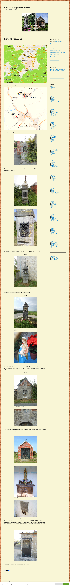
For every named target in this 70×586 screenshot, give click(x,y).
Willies (52, 248)
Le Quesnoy (53, 176)
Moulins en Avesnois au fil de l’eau (56, 45)
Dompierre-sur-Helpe (55, 129)
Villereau (52, 240)
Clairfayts (52, 122)
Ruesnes (52, 217)
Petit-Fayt (52, 202)
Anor (52, 88)
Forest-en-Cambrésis (54, 150)
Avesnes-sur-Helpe (54, 94)
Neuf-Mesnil (53, 194)
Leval (52, 177)
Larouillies (53, 174)
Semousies (53, 229)
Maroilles (52, 188)
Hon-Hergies (53, 165)
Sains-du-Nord (53, 218)
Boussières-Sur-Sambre (55, 115)
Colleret (52, 123)
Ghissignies (53, 153)
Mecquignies (53, 191)
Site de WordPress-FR (54, 259)
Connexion (53, 256)
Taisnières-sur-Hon (54, 234)
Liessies (52, 179)
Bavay (52, 98)
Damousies (53, 126)
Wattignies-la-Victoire (55, 246)
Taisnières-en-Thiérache (55, 233)
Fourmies (52, 151)
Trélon (52, 235)
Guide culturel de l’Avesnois (54, 62)
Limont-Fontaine (54, 180)
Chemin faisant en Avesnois (54, 54)
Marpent (52, 189)
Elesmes (52, 135)
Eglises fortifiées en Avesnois (55, 50)
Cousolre (52, 124)
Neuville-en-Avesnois (54, 195)
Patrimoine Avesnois (58, 41)
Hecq (52, 163)
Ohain (52, 200)
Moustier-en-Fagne (54, 193)
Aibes (52, 86)
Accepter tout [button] (66, 583)
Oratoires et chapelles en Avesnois (17, 8)
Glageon (52, 154)
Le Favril (52, 175)
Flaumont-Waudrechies (55, 146)
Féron (52, 142)
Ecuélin (52, 134)
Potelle (52, 205)
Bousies (52, 113)
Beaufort (52, 100)
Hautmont (53, 162)
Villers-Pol (53, 241)
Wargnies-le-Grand (54, 244)
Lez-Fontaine (53, 178)
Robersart (52, 215)
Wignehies (53, 247)
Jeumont (52, 168)
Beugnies (52, 111)
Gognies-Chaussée (54, 155)
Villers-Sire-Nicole (54, 242)
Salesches (52, 225)
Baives (52, 96)
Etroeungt (52, 139)
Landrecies (53, 173)
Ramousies (53, 212)
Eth (51, 138)
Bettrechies (53, 110)
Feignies (52, 140)
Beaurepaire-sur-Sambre (55, 101)
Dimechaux (53, 127)
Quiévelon (52, 209)
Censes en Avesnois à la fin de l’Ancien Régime (58, 52)
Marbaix (52, 186)
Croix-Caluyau (53, 125)
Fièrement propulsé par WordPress (22, 581)
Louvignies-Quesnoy (54, 182)
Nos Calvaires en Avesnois (54, 43)
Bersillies (52, 108)
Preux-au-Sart (53, 207)
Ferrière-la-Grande (54, 143)
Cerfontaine (53, 120)
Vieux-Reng (53, 239)
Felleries (52, 141)
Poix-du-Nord (53, 203)
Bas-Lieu (52, 97)
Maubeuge (53, 190)
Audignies (52, 90)
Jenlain (52, 167)
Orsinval (52, 201)
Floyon (52, 148)
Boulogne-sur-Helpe (54, 112)
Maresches (53, 187)
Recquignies (53, 214)
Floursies (52, 147)
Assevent (52, 89)
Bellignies (52, 103)
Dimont (52, 128)
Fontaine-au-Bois (54, 149)
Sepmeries (53, 230)
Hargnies (52, 160)
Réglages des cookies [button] (58, 583)
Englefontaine (53, 136)
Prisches (52, 208)
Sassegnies (53, 227)
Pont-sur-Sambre (54, 204)
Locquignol (53, 181)
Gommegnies (53, 156)
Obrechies (52, 199)
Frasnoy (52, 152)
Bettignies (53, 109)
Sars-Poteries (53, 226)
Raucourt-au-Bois (54, 213)
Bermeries (53, 107)
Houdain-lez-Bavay (54, 166)
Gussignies (53, 159)
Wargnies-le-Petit (54, 245)
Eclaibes (52, 133)
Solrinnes (52, 232)
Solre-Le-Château (54, 231)
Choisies (52, 121)
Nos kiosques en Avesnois (54, 48)
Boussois (52, 116)
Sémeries (52, 228)
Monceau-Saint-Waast (55, 192)
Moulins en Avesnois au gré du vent (56, 56)
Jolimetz (52, 169)
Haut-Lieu (53, 161)
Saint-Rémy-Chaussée (55, 221)
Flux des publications (54, 257)
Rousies (52, 216)
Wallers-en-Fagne (54, 243)
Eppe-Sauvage (53, 137)
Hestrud (52, 164)
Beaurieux (52, 102)
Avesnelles (53, 93)
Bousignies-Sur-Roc (54, 114)
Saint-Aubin (53, 219)
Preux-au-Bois (53, 206)
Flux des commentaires (55, 258)
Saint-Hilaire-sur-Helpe (55, 220)
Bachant (52, 95)
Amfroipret (53, 87)
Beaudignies (53, 99)
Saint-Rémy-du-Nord (54, 222)
